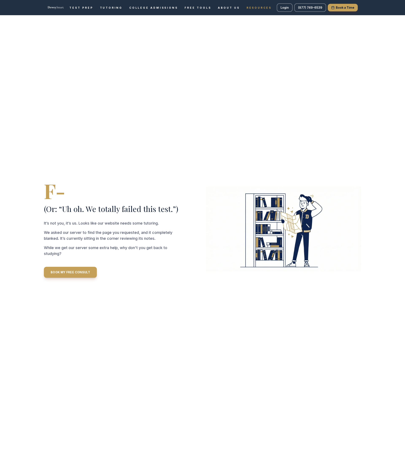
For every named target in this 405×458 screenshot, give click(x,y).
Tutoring (111, 7)
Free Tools (198, 7)
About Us (229, 7)
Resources (259, 7)
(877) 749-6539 (310, 7)
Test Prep (81, 7)
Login (285, 7)
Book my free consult (70, 272)
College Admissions (153, 7)
